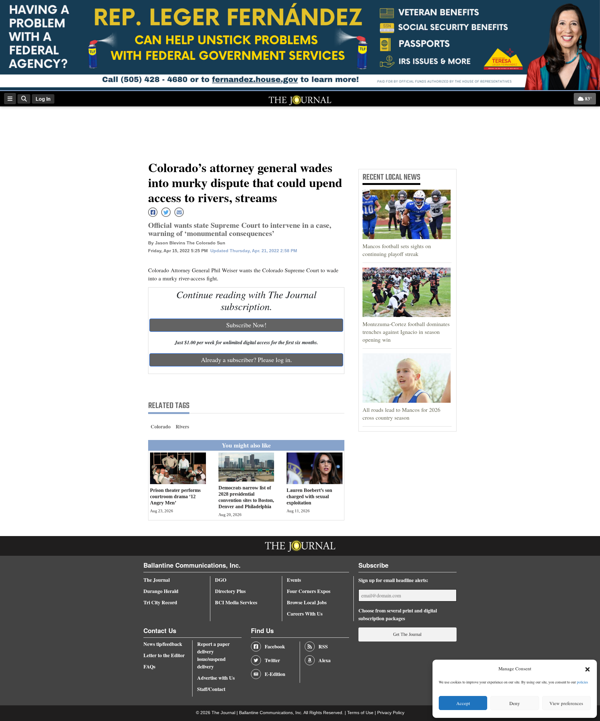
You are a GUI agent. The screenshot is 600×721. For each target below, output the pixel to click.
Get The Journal (407, 634)
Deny (514, 703)
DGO (220, 579)
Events (294, 579)
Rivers (182, 426)
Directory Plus (230, 591)
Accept (463, 703)
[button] (587, 669)
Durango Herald (160, 591)
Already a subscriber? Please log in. (246, 359)
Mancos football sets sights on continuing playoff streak (396, 250)
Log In (43, 99)
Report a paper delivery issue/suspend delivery (213, 655)
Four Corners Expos (308, 591)
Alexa (324, 660)
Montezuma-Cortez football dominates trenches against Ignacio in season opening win (406, 331)
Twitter (272, 660)
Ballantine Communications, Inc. (271, 712)
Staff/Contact (211, 689)
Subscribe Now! (246, 325)
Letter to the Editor (164, 655)
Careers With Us (304, 613)
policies (582, 681)
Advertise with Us (216, 677)
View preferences (566, 703)
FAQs (149, 666)
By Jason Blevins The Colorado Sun (186, 242)
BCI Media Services (236, 602)
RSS (323, 646)
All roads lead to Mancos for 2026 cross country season (401, 413)
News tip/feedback (162, 643)
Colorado (161, 426)
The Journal (156, 579)
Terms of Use (361, 712)
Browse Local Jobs (307, 602)
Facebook (275, 646)
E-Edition (275, 674)
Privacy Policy (390, 712)
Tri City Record (160, 602)
